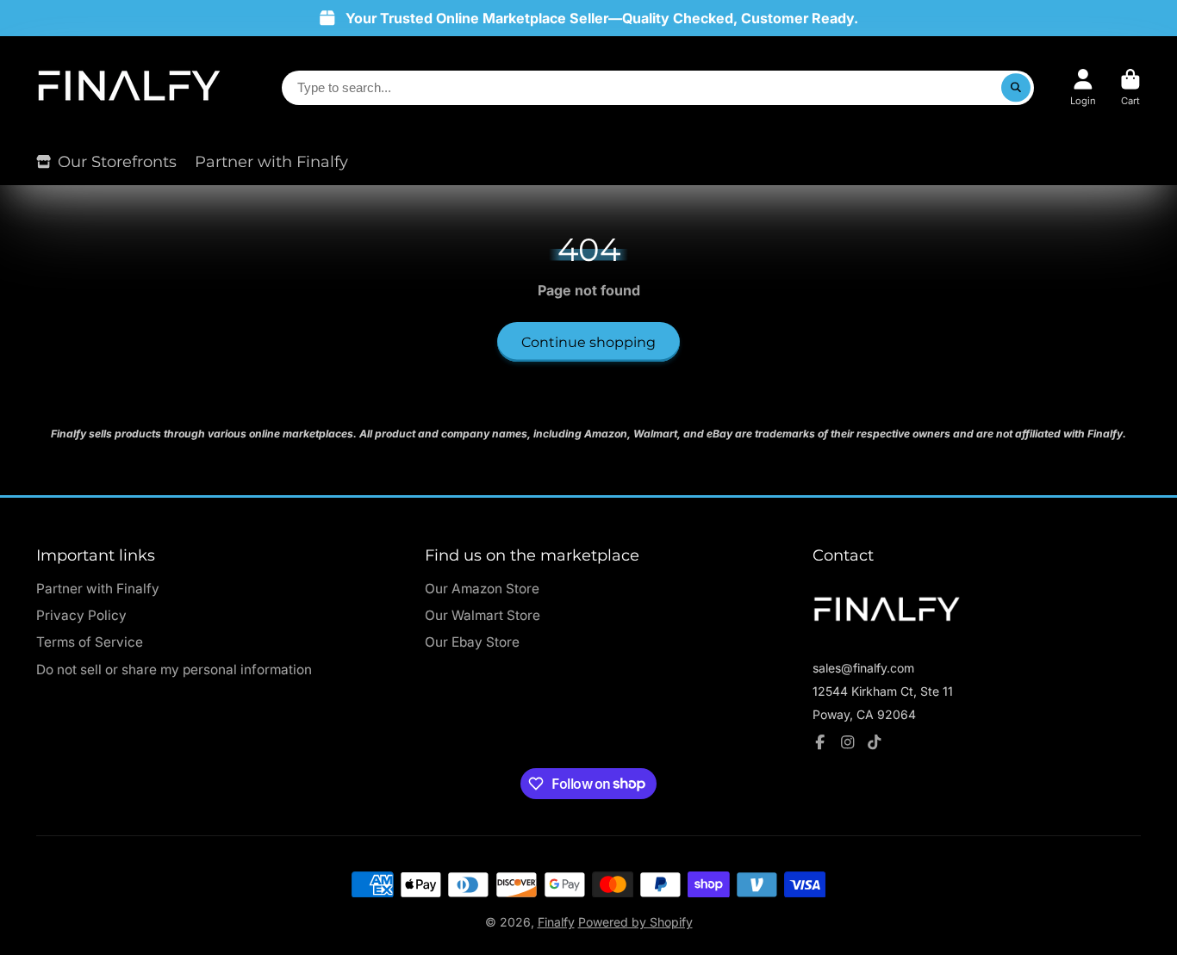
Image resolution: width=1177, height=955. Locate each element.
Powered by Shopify (635, 922)
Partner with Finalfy (271, 161)
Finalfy (556, 922)
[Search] (1016, 87)
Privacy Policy (81, 615)
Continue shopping (588, 341)
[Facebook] (820, 742)
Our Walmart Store (482, 615)
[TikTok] (874, 742)
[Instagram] (848, 742)
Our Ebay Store (472, 642)
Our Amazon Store (482, 588)
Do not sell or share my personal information (174, 669)
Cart (1130, 87)
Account (1083, 87)
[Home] (128, 87)
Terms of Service (89, 642)
